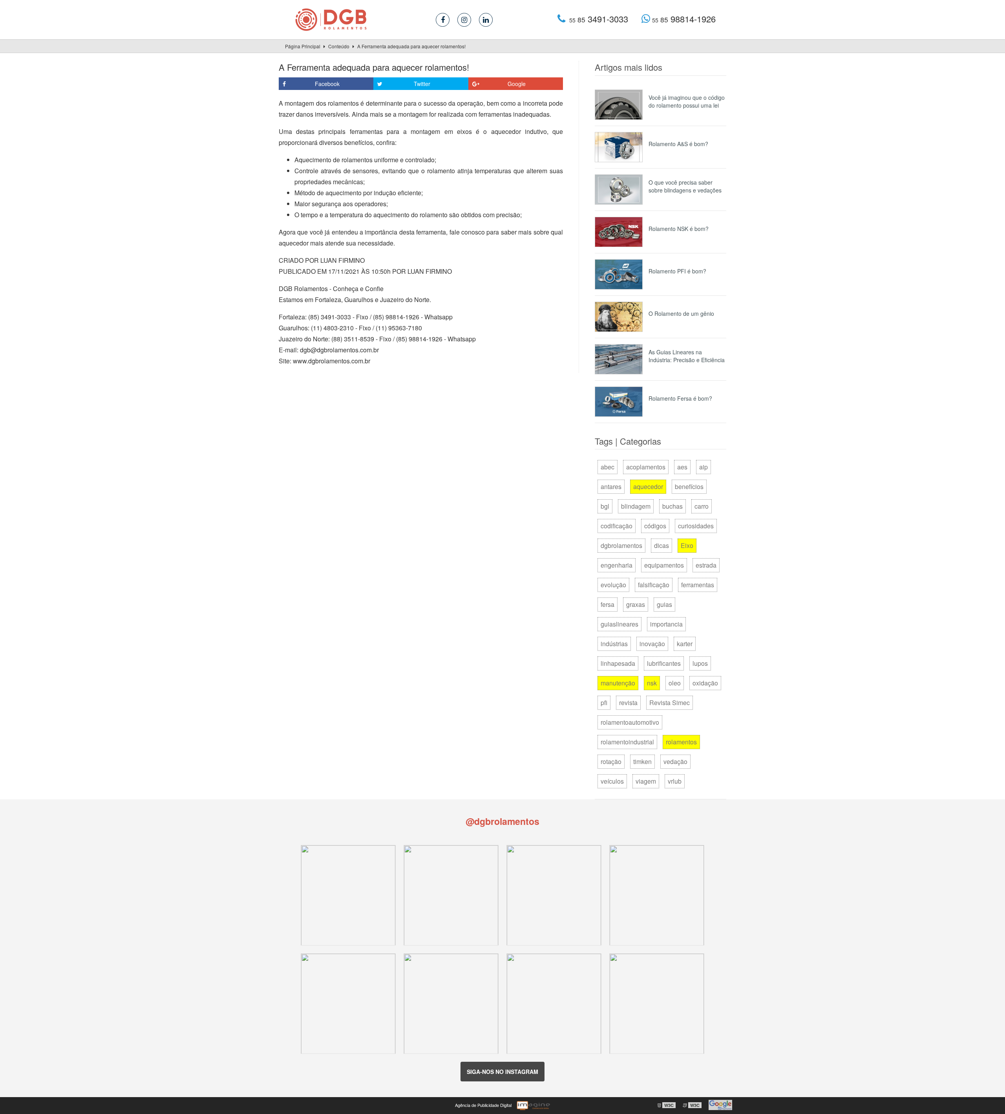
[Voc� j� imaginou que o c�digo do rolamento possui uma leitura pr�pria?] (619, 105)
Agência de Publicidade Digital (483, 1105)
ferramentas (697, 584)
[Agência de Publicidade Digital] (532, 1105)
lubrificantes (664, 663)
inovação (652, 643)
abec (607, 466)
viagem (646, 781)
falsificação (653, 584)
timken (642, 761)
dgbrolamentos (621, 545)
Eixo (687, 545)
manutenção (618, 682)
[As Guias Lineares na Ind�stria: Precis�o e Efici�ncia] (619, 359)
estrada (706, 565)
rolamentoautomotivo (630, 722)
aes (682, 466)
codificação (616, 525)
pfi (604, 702)
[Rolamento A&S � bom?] (619, 147)
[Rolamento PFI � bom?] (619, 274)
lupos (700, 663)
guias (664, 604)
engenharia (616, 565)
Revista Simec (669, 702)
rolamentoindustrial (627, 741)
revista (628, 702)
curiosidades (696, 525)
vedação (675, 761)
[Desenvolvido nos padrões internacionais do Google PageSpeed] (720, 1105)
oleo (675, 682)
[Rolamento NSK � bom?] (619, 232)
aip (703, 466)
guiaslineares (619, 623)
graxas (635, 604)
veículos (612, 781)
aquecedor (648, 486)
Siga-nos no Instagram (502, 1072)
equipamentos (664, 565)
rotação (611, 761)
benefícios (689, 486)
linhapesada (618, 663)
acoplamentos (645, 466)
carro (701, 506)
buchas (672, 506)
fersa (607, 604)
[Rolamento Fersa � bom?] (619, 402)
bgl (605, 506)
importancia (666, 623)
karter (685, 643)
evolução (613, 584)
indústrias (614, 643)
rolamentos (681, 741)
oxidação (705, 682)
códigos (655, 525)
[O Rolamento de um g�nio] (619, 317)
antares (611, 486)
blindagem (636, 506)
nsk (652, 682)
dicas (661, 545)
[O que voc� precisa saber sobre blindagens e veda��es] (619, 189)
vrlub (675, 781)
